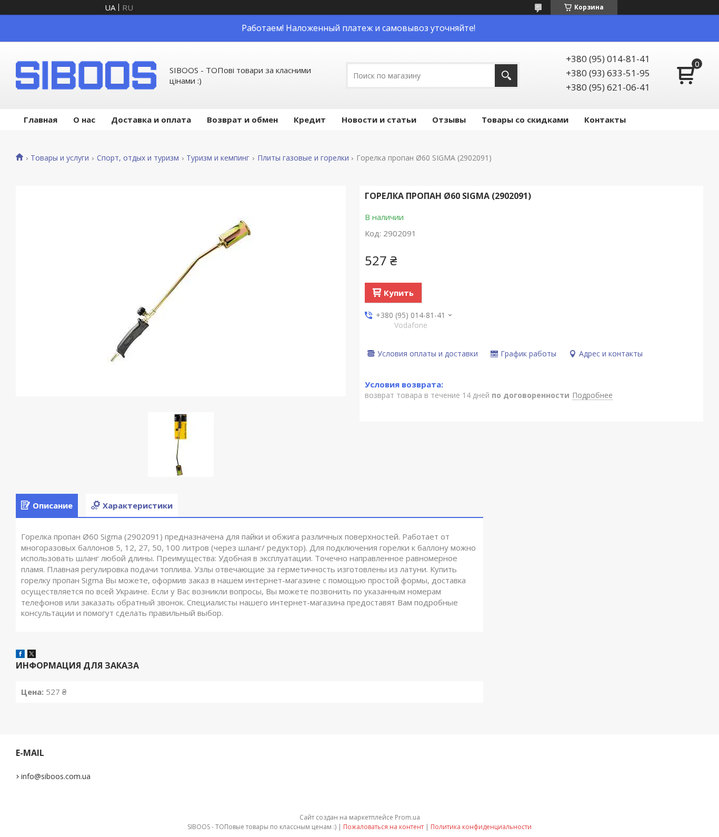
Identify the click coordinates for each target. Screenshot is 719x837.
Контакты (605, 119)
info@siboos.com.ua (56, 776)
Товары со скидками (525, 119)
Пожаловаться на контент (383, 826)
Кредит (310, 119)
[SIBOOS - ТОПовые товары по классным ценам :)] (87, 75)
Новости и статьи (379, 119)
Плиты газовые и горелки (303, 158)
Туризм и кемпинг (217, 158)
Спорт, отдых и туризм (138, 158)
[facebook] (20, 655)
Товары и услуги (60, 158)
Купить (399, 292)
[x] (31, 655)
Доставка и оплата (151, 119)
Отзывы (449, 119)
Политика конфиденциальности (481, 826)
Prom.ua (407, 817)
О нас (84, 119)
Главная (40, 119)
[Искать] (506, 75)
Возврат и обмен (242, 119)
